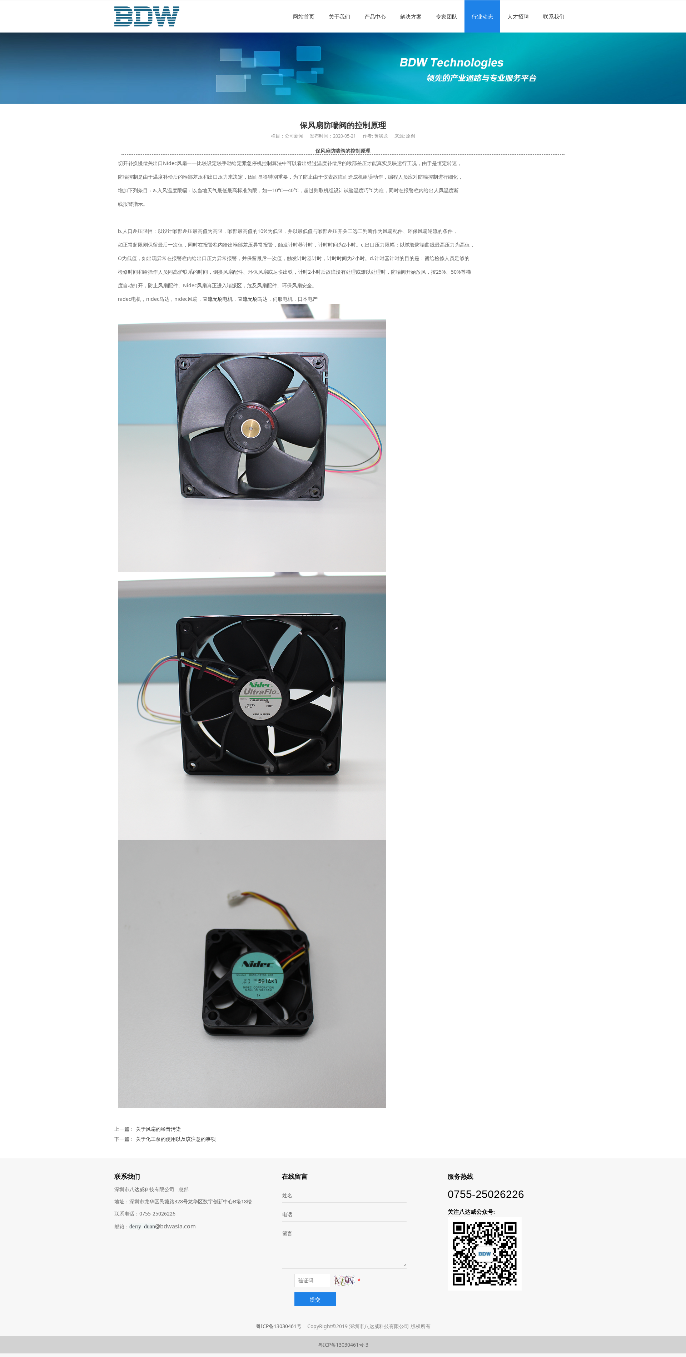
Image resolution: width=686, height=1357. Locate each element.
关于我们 (339, 16)
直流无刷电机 (218, 298)
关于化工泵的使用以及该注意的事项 (176, 1138)
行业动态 (482, 16)
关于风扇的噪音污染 (158, 1128)
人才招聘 (518, 16)
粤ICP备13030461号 (279, 1326)
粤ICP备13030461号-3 (343, 1344)
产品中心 (375, 16)
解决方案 (411, 16)
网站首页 (303, 16)
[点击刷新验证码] (344, 1281)
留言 (287, 1233)
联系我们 (554, 16)
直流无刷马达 (253, 298)
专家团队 (446, 16)
